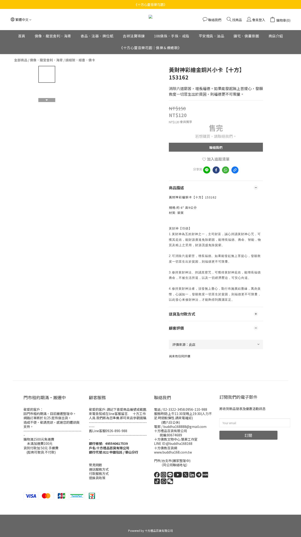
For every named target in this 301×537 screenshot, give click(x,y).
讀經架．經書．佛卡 (80, 60)
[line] (206, 170)
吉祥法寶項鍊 (134, 35)
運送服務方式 (99, 469)
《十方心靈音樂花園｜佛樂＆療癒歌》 (150, 47)
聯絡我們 (215, 147)
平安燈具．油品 (211, 35)
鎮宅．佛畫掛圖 (246, 35)
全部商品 (20, 60)
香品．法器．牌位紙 (97, 35)
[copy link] (234, 170)
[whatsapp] (225, 170)
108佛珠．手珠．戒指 (171, 35)
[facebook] (216, 170)
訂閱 (248, 435)
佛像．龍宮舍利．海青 (53, 35)
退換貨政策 (97, 477)
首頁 (21, 35)
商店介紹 (276, 35)
